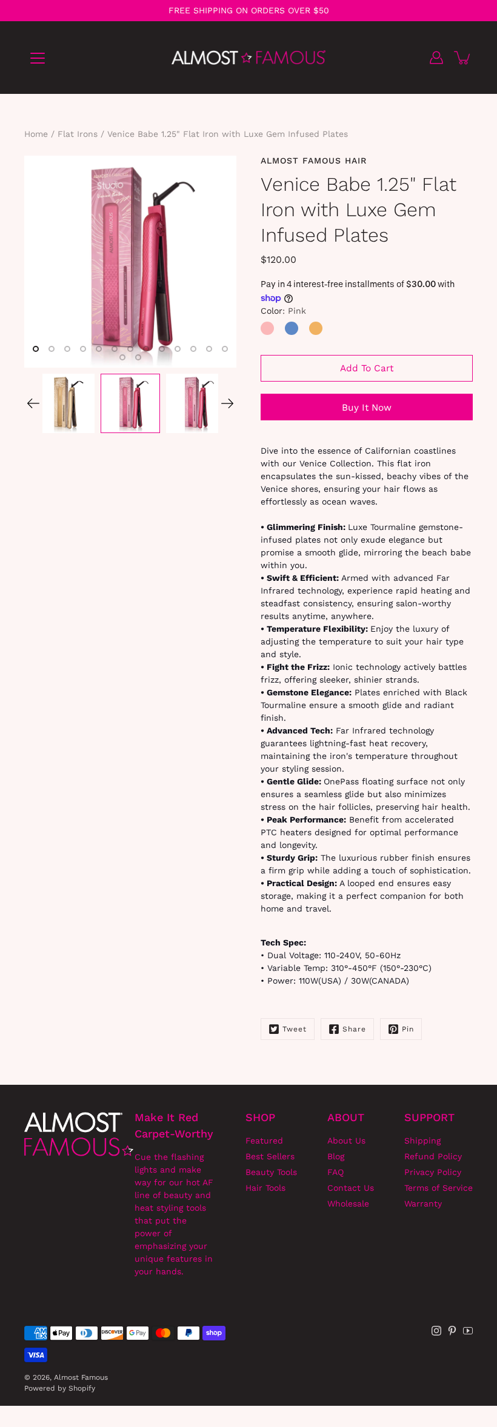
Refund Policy (433, 1156)
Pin (408, 1029)
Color (283, 311)
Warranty (423, 1203)
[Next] (227, 403)
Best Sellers (270, 1156)
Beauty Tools (271, 1172)
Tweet (294, 1029)
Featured (264, 1140)
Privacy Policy (432, 1172)
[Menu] (37, 58)
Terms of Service (438, 1188)
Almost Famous (81, 1377)
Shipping (422, 1140)
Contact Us (350, 1188)
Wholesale (348, 1203)
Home (36, 134)
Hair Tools (265, 1188)
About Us (346, 1140)
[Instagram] (436, 1331)
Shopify (81, 1388)
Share (354, 1029)
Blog (335, 1156)
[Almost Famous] (249, 57)
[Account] (436, 57)
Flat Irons (78, 134)
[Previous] (33, 403)
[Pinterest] (452, 1331)
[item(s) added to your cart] (463, 57)
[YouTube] (468, 1331)
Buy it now (367, 407)
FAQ (335, 1172)
